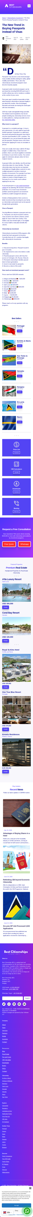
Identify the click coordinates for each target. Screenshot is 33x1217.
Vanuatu (4, 1091)
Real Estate (5, 1054)
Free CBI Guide (6, 1159)
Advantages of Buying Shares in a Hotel (16, 834)
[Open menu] (29, 5)
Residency (5, 1108)
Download (16, 452)
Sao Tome (5, 1097)
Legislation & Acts (7, 1111)
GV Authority (5, 1122)
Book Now (16, 511)
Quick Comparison (7, 1156)
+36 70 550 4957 (17, 993)
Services (5, 1030)
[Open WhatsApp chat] (27, 1211)
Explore (19, 330)
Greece (4, 1131)
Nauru (3, 1094)
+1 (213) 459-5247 (14, 987)
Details (6, 607)
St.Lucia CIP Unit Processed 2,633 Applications (16, 927)
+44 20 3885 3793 (13, 989)
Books (4, 1065)
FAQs (4, 1068)
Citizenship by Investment (15, 18)
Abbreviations (5, 1172)
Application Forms (7, 1113)
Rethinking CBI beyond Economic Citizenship (16, 881)
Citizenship (5, 1105)
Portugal (4, 1128)
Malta (3, 1136)
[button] (30, 1188)
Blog (3, 1051)
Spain (3, 1134)
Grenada (4, 1089)
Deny (16, 1210)
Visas (3, 1167)
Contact (4, 1042)
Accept (16, 1205)
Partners (4, 1033)
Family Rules (5, 1161)
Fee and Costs (6, 1057)
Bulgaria (4, 1147)
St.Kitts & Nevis (6, 1078)
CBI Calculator (6, 1060)
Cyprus (4, 1144)
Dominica (4, 1083)
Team (4, 1027)
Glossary (4, 1169)
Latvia (3, 1142)
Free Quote (9, 544)
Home (4, 18)
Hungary (4, 1139)
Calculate (16, 472)
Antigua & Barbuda (7, 1081)
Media (4, 1036)
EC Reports (5, 1164)
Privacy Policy (19, 1214)
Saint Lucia (5, 1086)
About (4, 1025)
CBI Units (4, 1119)
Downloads (5, 1063)
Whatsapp (24, 544)
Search (27, 998)
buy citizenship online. (8, 120)
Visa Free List (6, 1116)
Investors (5, 1039)
